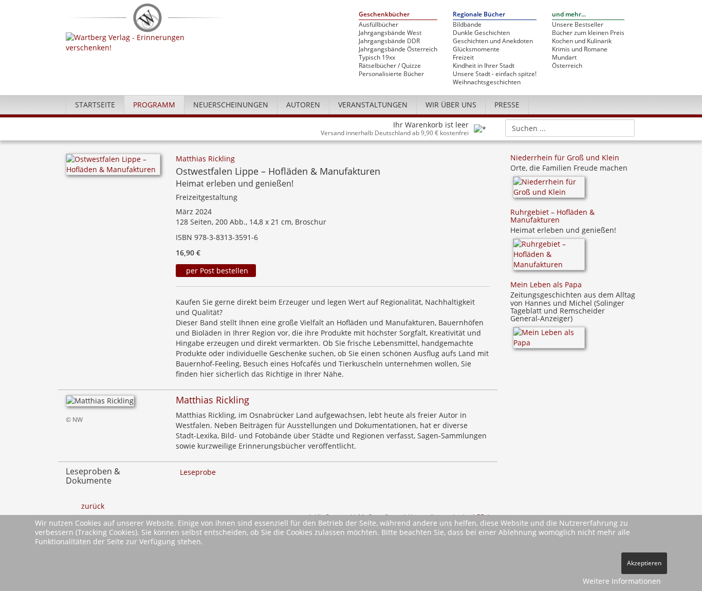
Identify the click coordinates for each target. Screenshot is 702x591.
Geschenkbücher (384, 15)
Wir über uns (451, 104)
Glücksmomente (476, 49)
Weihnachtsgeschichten (487, 82)
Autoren (303, 104)
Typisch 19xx (377, 57)
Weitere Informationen (622, 581)
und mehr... (569, 15)
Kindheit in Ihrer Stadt (483, 65)
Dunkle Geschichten (481, 32)
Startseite (95, 104)
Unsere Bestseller (577, 24)
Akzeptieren (644, 563)
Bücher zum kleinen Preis (588, 32)
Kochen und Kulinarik (582, 41)
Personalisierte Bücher (391, 74)
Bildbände (467, 24)
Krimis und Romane (579, 49)
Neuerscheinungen (230, 104)
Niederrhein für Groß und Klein (564, 157)
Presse (507, 104)
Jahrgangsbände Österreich (398, 49)
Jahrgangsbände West (390, 32)
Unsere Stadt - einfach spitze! (495, 74)
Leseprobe (198, 472)
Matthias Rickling (205, 158)
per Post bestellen (216, 270)
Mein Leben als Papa (546, 284)
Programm (154, 104)
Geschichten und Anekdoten (493, 41)
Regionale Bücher (479, 15)
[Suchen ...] (623, 127)
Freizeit (463, 57)
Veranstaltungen (373, 104)
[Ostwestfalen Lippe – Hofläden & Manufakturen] (113, 167)
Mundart (564, 57)
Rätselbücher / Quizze (390, 65)
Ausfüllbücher (378, 24)
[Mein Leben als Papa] (548, 341)
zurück (92, 506)
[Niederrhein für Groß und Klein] (548, 190)
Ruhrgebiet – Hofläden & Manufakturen (552, 216)
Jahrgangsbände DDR (389, 41)
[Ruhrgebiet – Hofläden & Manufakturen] (548, 258)
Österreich (567, 65)
